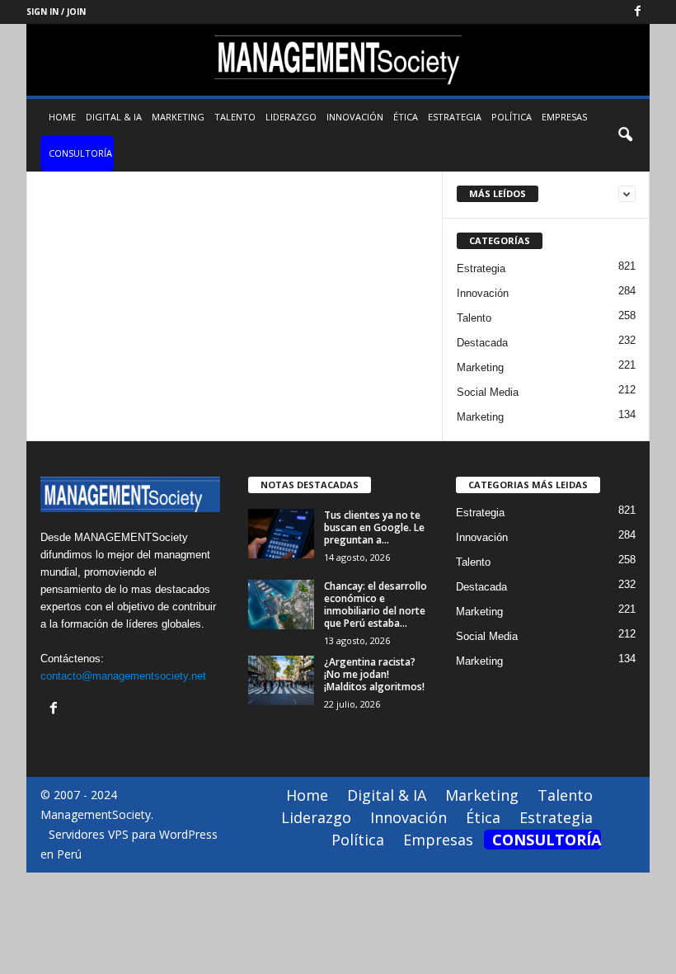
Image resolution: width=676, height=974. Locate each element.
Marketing (178, 117)
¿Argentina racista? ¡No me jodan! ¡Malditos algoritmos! (374, 674)
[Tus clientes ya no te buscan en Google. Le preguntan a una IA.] (281, 533)
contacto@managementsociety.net (123, 676)
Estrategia (454, 117)
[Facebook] (637, 12)
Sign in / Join (56, 11)
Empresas (564, 117)
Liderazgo (291, 117)
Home (62, 117)
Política (511, 117)
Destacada (482, 342)
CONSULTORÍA (80, 153)
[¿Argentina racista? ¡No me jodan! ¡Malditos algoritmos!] (281, 680)
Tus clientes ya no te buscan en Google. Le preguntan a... (374, 527)
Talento (235, 117)
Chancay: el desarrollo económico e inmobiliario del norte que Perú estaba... (375, 604)
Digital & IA (114, 117)
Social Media (488, 392)
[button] (625, 135)
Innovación (354, 117)
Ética (405, 117)
